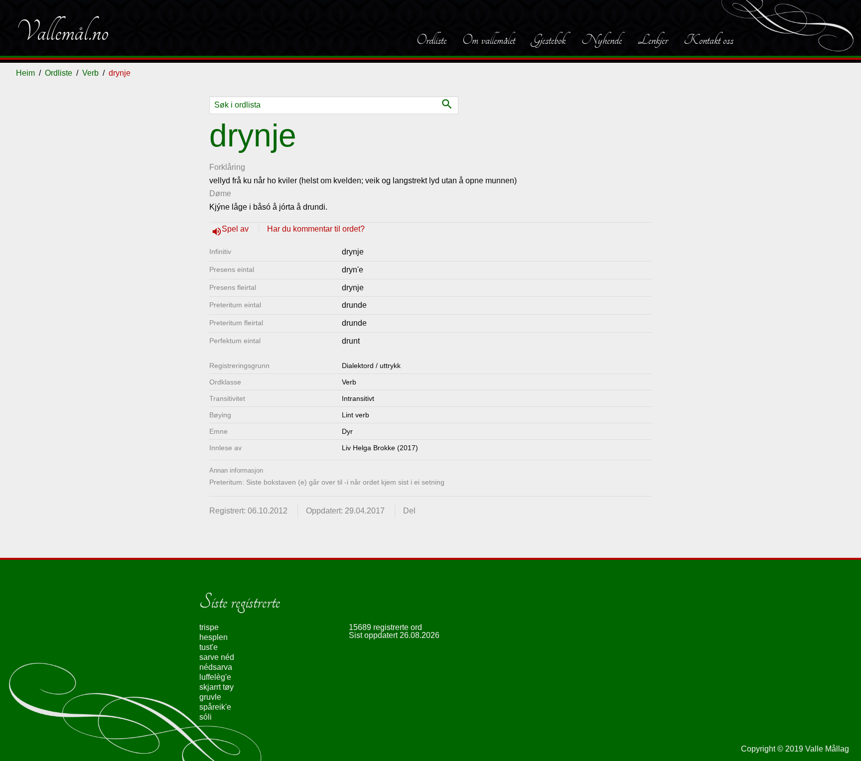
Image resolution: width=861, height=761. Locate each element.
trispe (209, 627)
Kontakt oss (708, 40)
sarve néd (216, 657)
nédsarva (215, 667)
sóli (205, 717)
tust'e (208, 647)
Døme (220, 193)
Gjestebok (548, 40)
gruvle (210, 697)
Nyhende (601, 40)
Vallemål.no (62, 32)
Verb (90, 73)
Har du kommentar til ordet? (316, 229)
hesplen (213, 637)
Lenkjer (653, 40)
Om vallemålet (488, 40)
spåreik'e (215, 707)
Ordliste (431, 40)
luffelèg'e (215, 677)
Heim (25, 73)
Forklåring (227, 167)
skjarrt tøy (216, 687)
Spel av (236, 229)
